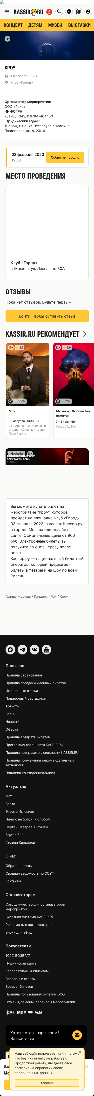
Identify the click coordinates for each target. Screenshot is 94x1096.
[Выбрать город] (69, 11)
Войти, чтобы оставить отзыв (47, 316)
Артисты (13, 706)
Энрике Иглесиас (20, 811)
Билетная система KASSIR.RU (30, 917)
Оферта (12, 729)
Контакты (13, 881)
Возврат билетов (19, 986)
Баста (10, 804)
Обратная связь (19, 866)
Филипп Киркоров (20, 842)
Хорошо (47, 1083)
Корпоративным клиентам (27, 971)
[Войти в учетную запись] (88, 11)
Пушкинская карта (21, 963)
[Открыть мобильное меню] (6, 11)
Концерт (40, 596)
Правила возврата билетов (28, 737)
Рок (54, 596)
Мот (9, 796)
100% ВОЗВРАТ (18, 955)
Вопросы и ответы (21, 979)
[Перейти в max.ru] (10, 649)
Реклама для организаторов (29, 924)
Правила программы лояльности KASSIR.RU (42, 752)
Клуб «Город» (21, 82)
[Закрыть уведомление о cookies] (80, 1052)
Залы (10, 714)
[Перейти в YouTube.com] (46, 649)
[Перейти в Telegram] (22, 649)
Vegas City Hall (66, 426)
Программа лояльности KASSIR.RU (34, 745)
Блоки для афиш (19, 932)
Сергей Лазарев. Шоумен (27, 827)
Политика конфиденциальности (31, 773)
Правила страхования (24, 675)
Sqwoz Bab (15, 835)
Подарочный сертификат (26, 698)
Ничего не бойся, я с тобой (28, 819)
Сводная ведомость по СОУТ (30, 873)
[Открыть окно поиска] (59, 11)
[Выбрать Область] (78, 11)
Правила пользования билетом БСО (35, 994)
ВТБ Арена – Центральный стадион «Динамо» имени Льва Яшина (27, 429)
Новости (12, 721)
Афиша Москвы (18, 596)
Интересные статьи (22, 691)
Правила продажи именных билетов (36, 683)
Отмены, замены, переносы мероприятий (40, 1002)
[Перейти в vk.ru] (34, 649)
